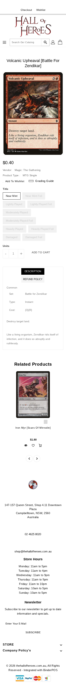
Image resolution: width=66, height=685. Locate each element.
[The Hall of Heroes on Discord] (36, 4)
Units (6, 246)
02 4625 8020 (33, 534)
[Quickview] (26, 445)
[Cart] (60, 42)
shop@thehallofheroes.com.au (33, 551)
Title (5, 188)
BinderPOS (50, 670)
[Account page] (53, 42)
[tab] (32, 271)
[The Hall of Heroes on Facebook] (29, 4)
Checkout (26, 9)
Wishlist (40, 9)
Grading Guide (44, 180)
